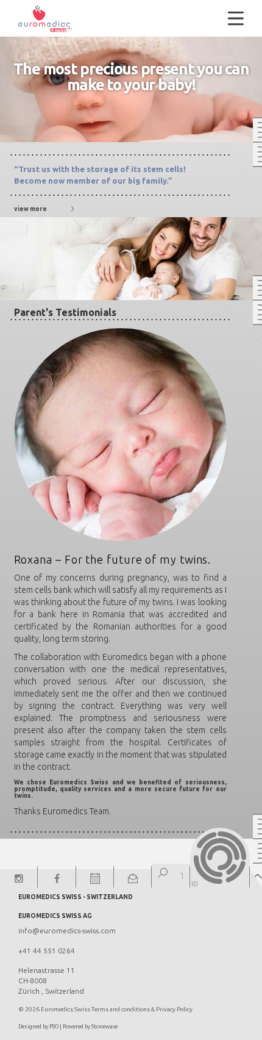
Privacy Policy (174, 1009)
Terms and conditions (120, 1009)
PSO (53, 1027)
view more (30, 209)
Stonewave (104, 1027)
